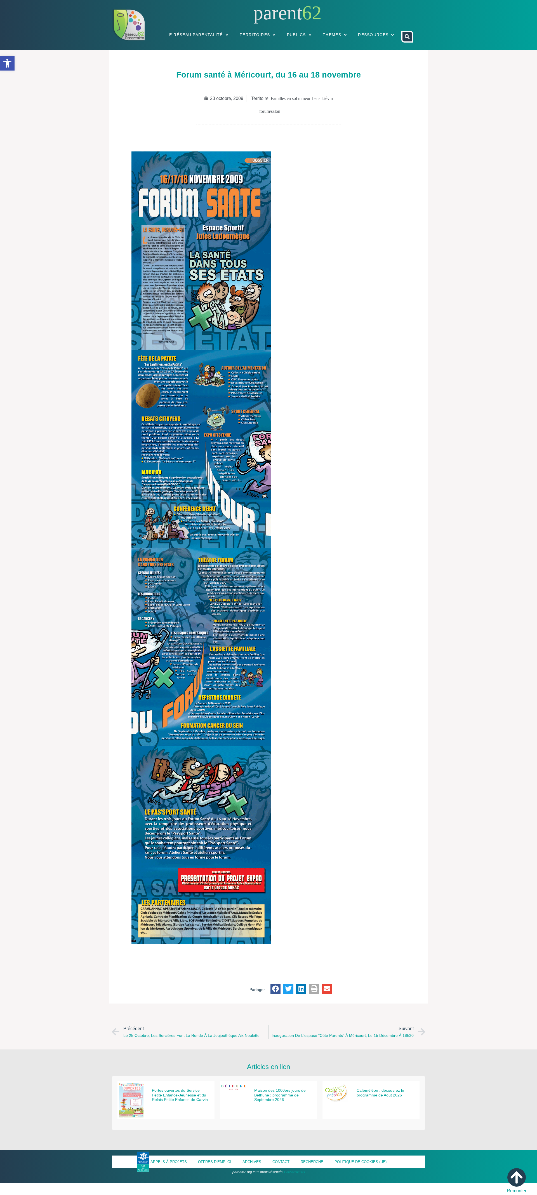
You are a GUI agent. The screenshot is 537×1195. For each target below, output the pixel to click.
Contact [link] (280, 1162)
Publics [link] (296, 34)
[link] (7, 63)
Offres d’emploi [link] (214, 1162)
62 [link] (312, 13)
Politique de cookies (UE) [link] (361, 1162)
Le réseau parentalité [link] (194, 34)
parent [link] (277, 13)
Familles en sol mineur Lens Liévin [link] (302, 98)
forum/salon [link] (269, 111)
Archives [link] (251, 1162)
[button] (275, 989)
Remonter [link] (516, 1190)
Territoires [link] (255, 34)
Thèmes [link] (332, 34)
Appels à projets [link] (168, 1162)
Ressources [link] (373, 34)
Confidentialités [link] (294, 1172)
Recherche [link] (312, 1162)
